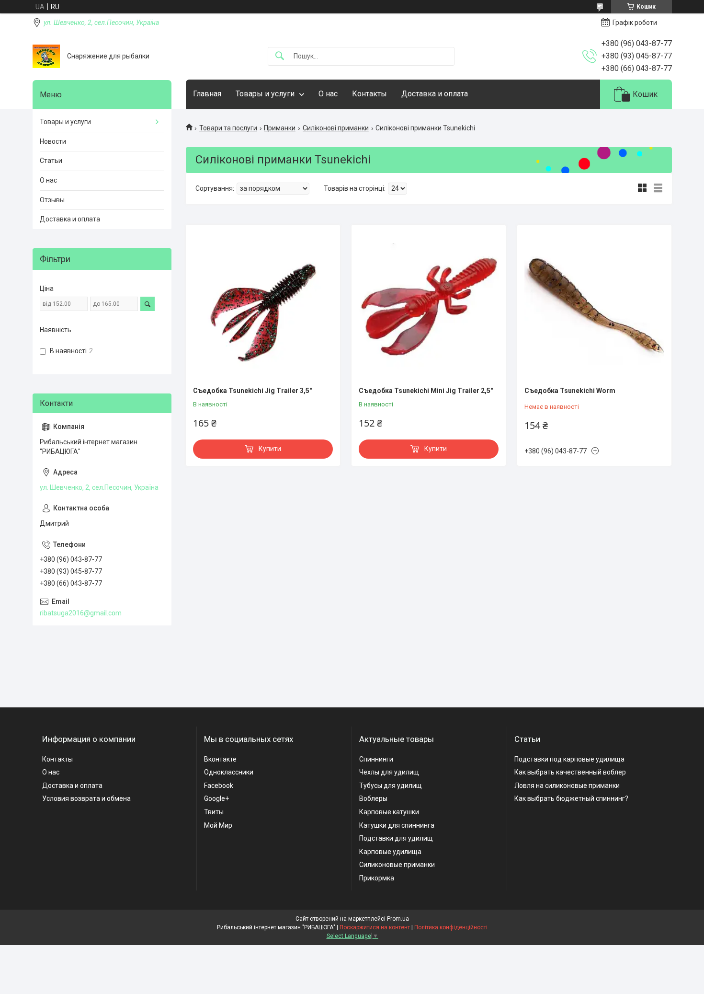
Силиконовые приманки (397, 864)
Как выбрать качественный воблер (570, 772)
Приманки (279, 128)
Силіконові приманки (336, 128)
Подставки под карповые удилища (569, 759)
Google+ (216, 798)
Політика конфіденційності (451, 927)
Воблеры (373, 798)
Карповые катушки (389, 812)
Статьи (51, 160)
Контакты (369, 93)
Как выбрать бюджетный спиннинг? (571, 798)
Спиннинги (376, 759)
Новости (53, 141)
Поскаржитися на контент (375, 927)
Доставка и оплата (434, 93)
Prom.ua (398, 918)
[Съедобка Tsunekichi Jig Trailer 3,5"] (263, 307)
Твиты (214, 812)
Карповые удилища (390, 851)
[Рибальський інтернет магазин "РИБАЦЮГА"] (46, 56)
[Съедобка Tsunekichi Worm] (594, 307)
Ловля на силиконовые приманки (567, 785)
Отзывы (52, 200)
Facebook (218, 785)
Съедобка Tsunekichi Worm (569, 390)
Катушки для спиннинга (396, 825)
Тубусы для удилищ (390, 785)
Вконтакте (220, 759)
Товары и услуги (265, 93)
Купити (270, 448)
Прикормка (376, 878)
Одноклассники (228, 772)
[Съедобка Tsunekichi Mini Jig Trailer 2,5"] (429, 307)
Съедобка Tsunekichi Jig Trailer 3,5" (252, 390)
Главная (207, 93)
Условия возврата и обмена (86, 798)
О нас (328, 93)
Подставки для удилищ (396, 838)
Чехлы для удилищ (389, 772)
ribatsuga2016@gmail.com (81, 613)
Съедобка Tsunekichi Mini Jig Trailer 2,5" (426, 390)
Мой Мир (218, 825)
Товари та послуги (228, 128)
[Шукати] (279, 56)
